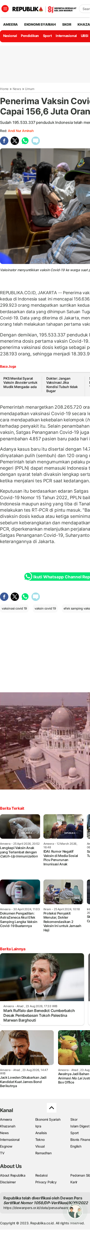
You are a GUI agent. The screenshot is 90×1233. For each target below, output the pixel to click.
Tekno (40, 1139)
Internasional (66, 36)
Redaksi (41, 1175)
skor (66, 24)
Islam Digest (79, 1126)
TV (2, 1153)
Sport (47, 36)
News (17, 89)
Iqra (38, 1126)
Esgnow (6, 1146)
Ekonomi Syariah (40, 24)
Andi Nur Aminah (21, 131)
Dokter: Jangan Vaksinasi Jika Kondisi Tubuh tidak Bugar (62, 384)
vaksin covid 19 (45, 608)
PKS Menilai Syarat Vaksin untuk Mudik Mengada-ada (20, 382)
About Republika (12, 1175)
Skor (73, 1119)
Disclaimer (8, 1182)
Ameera (6, 1119)
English (75, 1146)
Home (4, 89)
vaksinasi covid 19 (14, 608)
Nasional (10, 36)
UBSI (84, 36)
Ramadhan (43, 1153)
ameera (10, 24)
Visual (40, 1146)
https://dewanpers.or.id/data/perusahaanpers (38, 1208)
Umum (29, 89)
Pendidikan (30, 36)
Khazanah (7, 1126)
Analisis (41, 1133)
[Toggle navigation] (5, 8)
